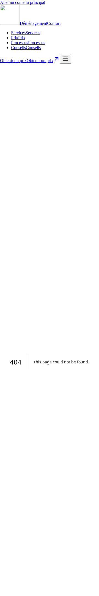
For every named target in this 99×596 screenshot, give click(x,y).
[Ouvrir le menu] (65, 59)
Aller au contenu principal (22, 2)
